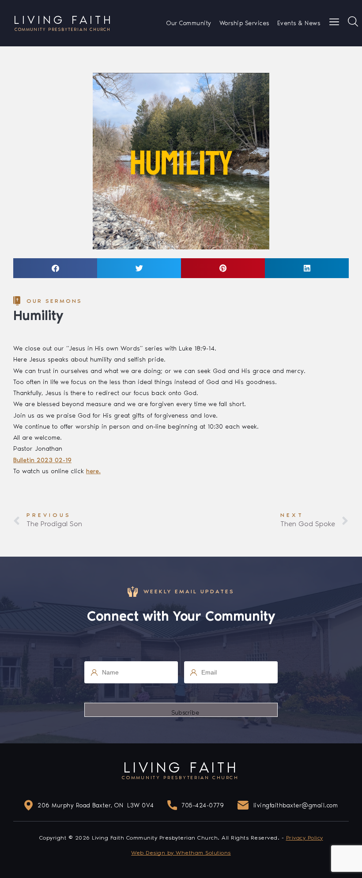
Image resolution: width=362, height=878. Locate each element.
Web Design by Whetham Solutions (181, 852)
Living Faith (63, 22)
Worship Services (244, 23)
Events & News (299, 23)
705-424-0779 (202, 805)
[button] (55, 268)
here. (93, 471)
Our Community (188, 23)
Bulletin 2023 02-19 (42, 460)
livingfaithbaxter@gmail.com (295, 805)
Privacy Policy (304, 837)
